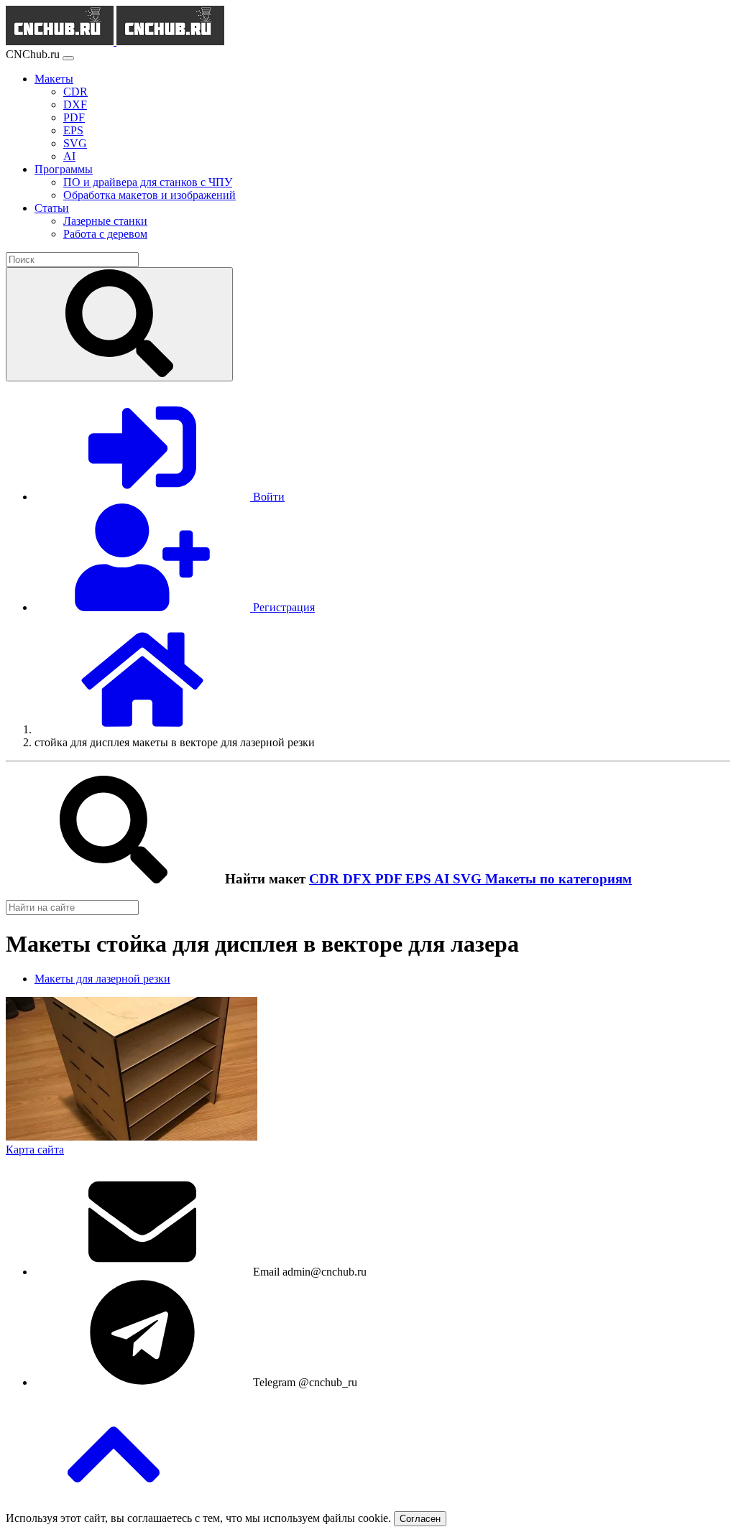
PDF (390, 878)
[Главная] (142, 729)
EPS (419, 878)
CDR (326, 878)
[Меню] (68, 58)
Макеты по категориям (558, 878)
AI (443, 878)
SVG (469, 878)
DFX (359, 878)
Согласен (420, 1518)
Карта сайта (35, 1149)
